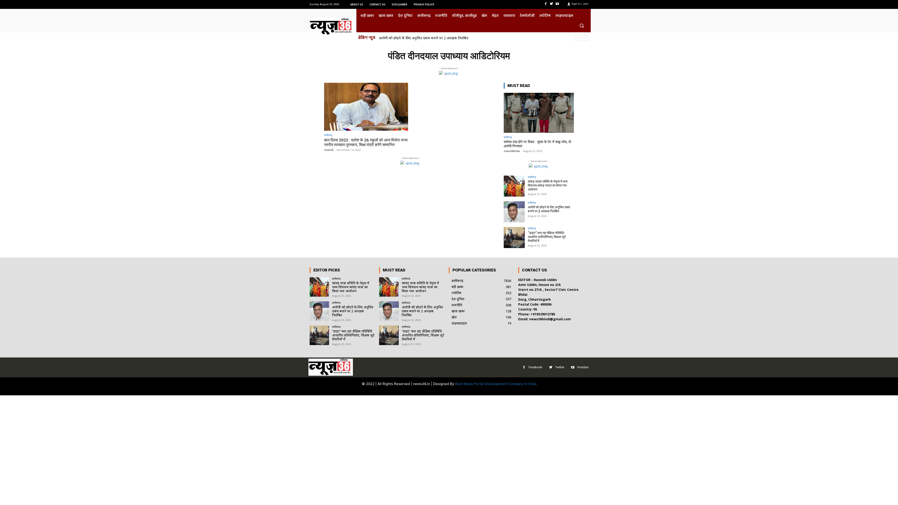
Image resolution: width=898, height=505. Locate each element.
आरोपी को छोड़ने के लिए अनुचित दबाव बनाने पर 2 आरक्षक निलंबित (549, 209)
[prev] (578, 38)
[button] (581, 25)
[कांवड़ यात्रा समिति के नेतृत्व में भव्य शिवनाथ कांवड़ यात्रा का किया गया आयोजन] (514, 186)
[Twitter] (551, 4)
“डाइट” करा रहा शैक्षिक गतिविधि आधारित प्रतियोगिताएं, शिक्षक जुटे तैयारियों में (434, 38)
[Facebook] (545, 4)
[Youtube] (557, 4)
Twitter (559, 367)
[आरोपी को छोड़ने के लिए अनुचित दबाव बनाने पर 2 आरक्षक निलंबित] (514, 211)
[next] (585, 38)
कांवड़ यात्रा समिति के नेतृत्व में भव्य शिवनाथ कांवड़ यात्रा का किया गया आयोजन (548, 185)
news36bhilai (512, 151)
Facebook (535, 367)
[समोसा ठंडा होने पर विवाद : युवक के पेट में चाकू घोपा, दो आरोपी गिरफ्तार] (539, 113)
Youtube (582, 367)
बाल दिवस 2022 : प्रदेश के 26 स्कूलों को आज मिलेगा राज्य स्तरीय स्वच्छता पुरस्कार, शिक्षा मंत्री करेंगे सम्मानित (365, 142)
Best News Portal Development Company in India (495, 384)
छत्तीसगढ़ (328, 135)
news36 (328, 150)
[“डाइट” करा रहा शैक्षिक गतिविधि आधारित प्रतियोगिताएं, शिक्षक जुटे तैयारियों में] (514, 237)
